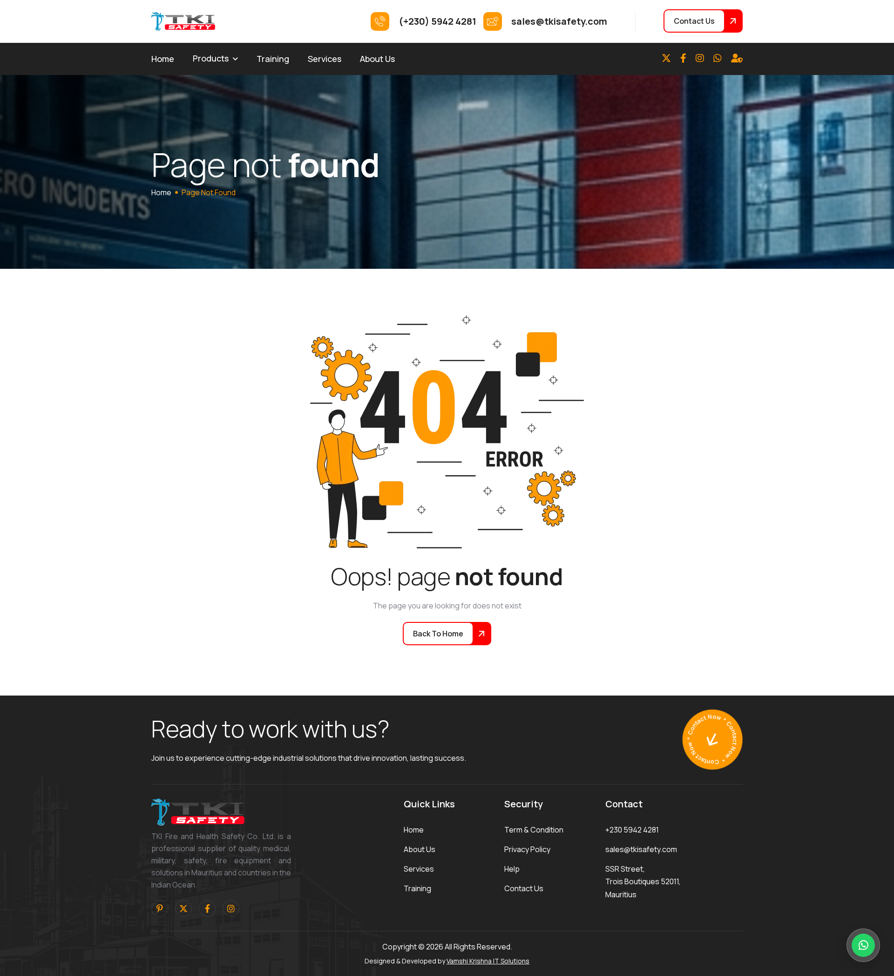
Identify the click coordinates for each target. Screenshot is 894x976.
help (512, 869)
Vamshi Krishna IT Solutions (488, 960)
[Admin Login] (737, 58)
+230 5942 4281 (632, 830)
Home (162, 58)
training (417, 888)
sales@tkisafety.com (641, 849)
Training (273, 58)
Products (211, 58)
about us (419, 849)
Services (324, 58)
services (419, 869)
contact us (523, 888)
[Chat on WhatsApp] (863, 945)
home (161, 192)
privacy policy (527, 849)
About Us (377, 58)
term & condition (533, 830)
